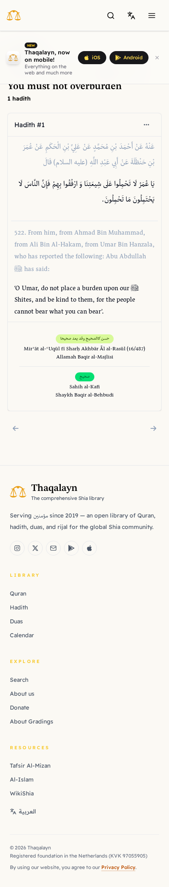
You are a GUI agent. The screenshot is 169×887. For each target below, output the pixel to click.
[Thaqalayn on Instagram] (17, 548)
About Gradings (31, 721)
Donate (19, 707)
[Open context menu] (146, 124)
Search (19, 679)
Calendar (22, 635)
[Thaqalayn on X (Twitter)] (35, 548)
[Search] (110, 15)
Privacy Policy (118, 867)
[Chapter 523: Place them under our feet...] (153, 428)
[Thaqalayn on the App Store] (89, 548)
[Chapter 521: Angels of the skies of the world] (15, 428)
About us (22, 693)
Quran (18, 593)
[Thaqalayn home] (16, 15)
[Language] (131, 15)
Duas (16, 621)
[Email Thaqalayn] (53, 548)
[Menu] (151, 15)
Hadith (19, 607)
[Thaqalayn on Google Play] (71, 548)
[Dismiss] (157, 57)
